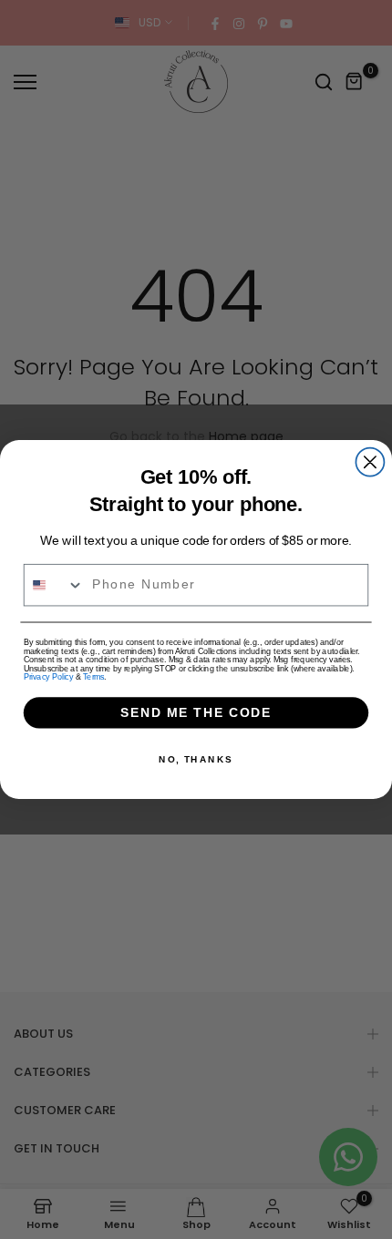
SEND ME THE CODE (196, 713)
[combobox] (54, 585)
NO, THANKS (196, 759)
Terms (93, 676)
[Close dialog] (370, 462)
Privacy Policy (48, 676)
